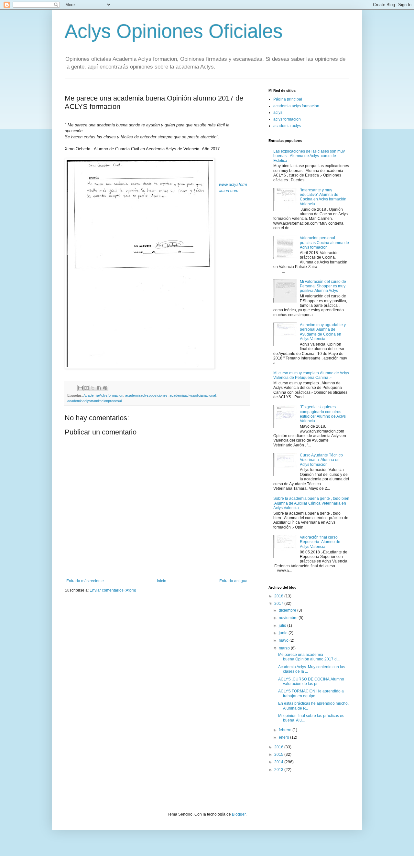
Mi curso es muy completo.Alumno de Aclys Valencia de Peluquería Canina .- (311, 375)
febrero (285, 730)
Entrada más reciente (85, 581)
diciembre (288, 610)
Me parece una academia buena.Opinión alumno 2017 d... (309, 656)
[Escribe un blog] (86, 388)
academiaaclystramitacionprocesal (94, 401)
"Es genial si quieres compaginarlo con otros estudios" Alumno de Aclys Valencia (323, 414)
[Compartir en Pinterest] (105, 388)
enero (284, 737)
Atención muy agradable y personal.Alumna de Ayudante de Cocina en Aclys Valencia (323, 332)
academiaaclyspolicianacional (192, 395)
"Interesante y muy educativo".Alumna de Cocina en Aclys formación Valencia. (323, 197)
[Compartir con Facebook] (99, 388)
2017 (279, 603)
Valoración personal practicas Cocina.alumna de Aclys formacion (324, 243)
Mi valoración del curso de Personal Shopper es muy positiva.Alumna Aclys (323, 286)
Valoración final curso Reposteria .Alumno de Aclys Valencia (320, 542)
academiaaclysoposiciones (146, 395)
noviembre (289, 617)
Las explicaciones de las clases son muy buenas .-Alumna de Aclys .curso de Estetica (309, 156)
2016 (279, 747)
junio (284, 633)
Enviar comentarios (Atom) (113, 590)
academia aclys (287, 125)
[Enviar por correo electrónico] (80, 388)
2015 (279, 754)
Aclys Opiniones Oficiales (174, 31)
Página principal (287, 99)
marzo (285, 648)
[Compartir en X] (93, 388)
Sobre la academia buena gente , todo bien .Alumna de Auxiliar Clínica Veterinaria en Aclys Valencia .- (311, 503)
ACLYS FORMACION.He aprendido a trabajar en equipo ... (311, 693)
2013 (279, 769)
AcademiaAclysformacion (103, 395)
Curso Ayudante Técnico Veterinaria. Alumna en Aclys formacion (321, 460)
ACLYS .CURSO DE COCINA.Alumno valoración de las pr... (311, 681)
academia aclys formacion (296, 106)
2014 (279, 762)
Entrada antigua (233, 581)
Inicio (161, 581)
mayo (284, 640)
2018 (279, 596)
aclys (277, 112)
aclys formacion (287, 119)
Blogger (238, 814)
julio (283, 625)
